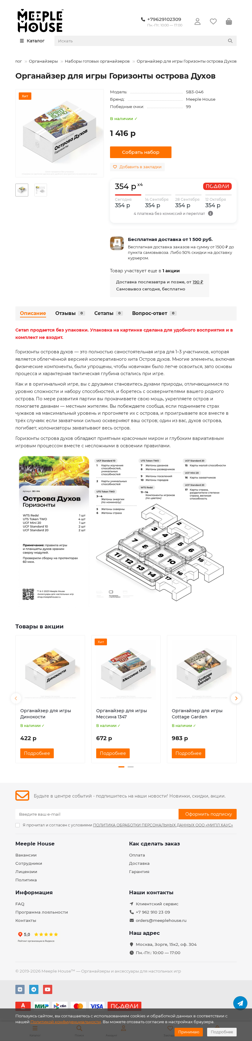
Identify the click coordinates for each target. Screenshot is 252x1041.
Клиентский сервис (157, 903)
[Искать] (230, 41)
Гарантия (139, 871)
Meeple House (200, 99)
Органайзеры (43, 61)
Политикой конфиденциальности (65, 1021)
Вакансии (26, 855)
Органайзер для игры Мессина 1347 (121, 714)
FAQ (19, 903)
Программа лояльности (41, 912)
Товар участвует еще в (145, 271)
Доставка (139, 863)
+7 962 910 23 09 (153, 912)
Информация (34, 892)
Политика (26, 879)
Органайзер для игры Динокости (45, 714)
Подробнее (222, 1032)
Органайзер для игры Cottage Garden (197, 714)
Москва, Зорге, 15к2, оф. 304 (166, 944)
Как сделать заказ (154, 844)
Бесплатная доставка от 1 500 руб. (170, 239)
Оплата (137, 855)
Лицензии (26, 871)
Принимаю (188, 1032)
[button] (16, 698)
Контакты (25, 920)
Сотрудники (28, 863)
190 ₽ (198, 281)
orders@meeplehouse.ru (161, 920)
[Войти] (198, 21)
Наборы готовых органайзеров (97, 61)
